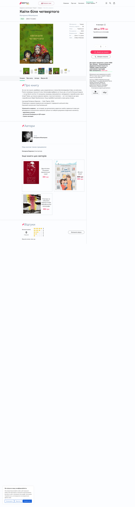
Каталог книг (47, 3)
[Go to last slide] (21, 71)
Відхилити (18, 501)
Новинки (66, 3)
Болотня (98, 85)
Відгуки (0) (44, 78)
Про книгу (29, 78)
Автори (37, 78)
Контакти (81, 3)
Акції (91, 81)
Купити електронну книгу (100, 37)
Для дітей (105, 81)
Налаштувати (9, 501)
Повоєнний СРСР (101, 86)
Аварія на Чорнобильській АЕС (97, 83)
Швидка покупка (102, 56)
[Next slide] (69, 71)
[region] (18, 495)
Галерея (22, 78)
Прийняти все (27, 501)
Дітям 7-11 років (97, 81)
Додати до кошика (102, 52)
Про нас (73, 3)
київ (103, 85)
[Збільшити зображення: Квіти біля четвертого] (36, 44)
